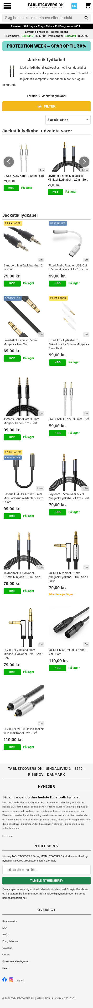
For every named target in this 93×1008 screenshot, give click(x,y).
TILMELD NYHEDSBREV (46, 880)
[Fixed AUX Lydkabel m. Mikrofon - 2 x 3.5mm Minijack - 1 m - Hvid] (69, 316)
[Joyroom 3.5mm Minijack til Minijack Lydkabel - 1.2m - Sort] (68, 155)
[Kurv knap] (88, 5)
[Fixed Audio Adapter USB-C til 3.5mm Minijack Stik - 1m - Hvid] (69, 241)
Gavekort (7, 948)
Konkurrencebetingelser (15, 961)
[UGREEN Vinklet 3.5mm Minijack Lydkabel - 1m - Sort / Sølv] (69, 549)
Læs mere (7, 836)
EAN (4, 928)
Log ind (20, 980)
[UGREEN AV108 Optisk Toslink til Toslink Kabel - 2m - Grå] (24, 705)
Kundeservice (9, 921)
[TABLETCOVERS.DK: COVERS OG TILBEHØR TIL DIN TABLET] (45, 5)
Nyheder (46, 786)
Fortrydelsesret (10, 941)
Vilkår (5, 934)
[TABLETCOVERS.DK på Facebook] (4, 981)
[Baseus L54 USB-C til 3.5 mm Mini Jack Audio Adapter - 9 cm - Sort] (24, 470)
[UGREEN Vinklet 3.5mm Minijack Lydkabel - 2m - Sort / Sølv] (24, 626)
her (24, 897)
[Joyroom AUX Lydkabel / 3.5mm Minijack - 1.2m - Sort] (24, 549)
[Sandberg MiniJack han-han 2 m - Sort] (24, 241)
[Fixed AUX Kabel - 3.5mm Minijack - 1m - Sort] (24, 316)
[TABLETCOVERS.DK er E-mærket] (74, 7)
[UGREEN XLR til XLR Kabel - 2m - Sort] (69, 626)
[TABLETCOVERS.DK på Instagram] (11, 981)
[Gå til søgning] (86, 18)
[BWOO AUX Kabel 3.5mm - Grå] (24, 155)
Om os (6, 954)
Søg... (5, 968)
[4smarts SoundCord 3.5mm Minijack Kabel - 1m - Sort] (24, 395)
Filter (50, 106)
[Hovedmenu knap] (7, 6)
